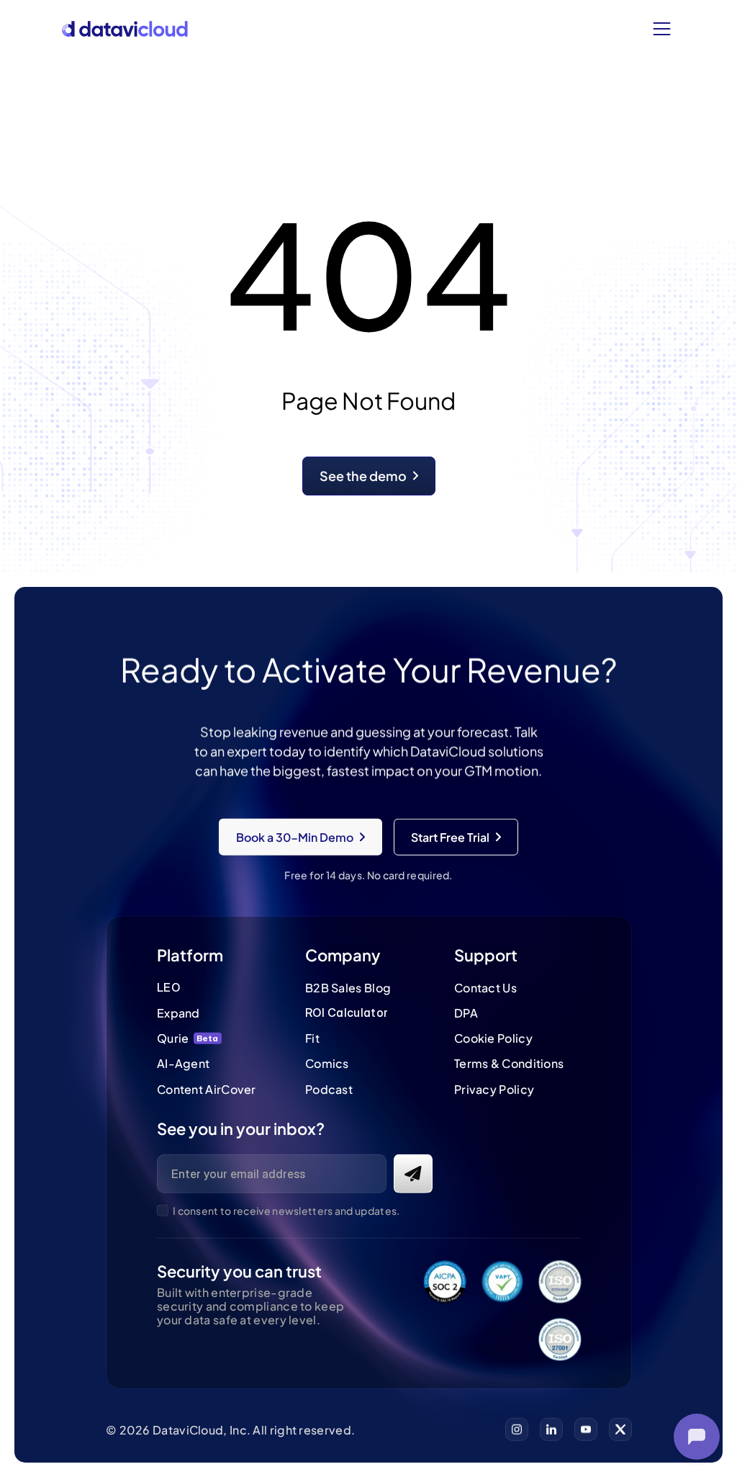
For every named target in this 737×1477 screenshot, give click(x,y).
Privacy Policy (493, 1088)
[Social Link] (516, 1429)
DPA (465, 1012)
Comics (327, 1063)
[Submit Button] (412, 1173)
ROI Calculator (346, 1012)
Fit (312, 1038)
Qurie (173, 1038)
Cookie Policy (492, 1038)
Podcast (329, 1088)
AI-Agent (183, 1063)
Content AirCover (206, 1088)
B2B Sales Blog (348, 987)
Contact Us (484, 987)
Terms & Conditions (508, 1063)
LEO (168, 987)
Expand (178, 1012)
